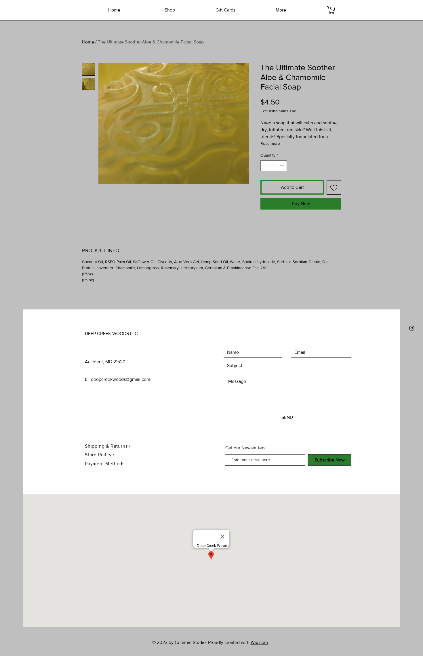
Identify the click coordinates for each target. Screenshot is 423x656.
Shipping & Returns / (108, 446)
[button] (331, 10)
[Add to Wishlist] (334, 187)
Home (88, 41)
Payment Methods (105, 463)
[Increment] (282, 166)
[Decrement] (264, 166)
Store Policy (99, 454)
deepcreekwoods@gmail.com (120, 379)
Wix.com (259, 642)
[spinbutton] (273, 166)
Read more (270, 143)
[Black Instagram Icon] (412, 328)
